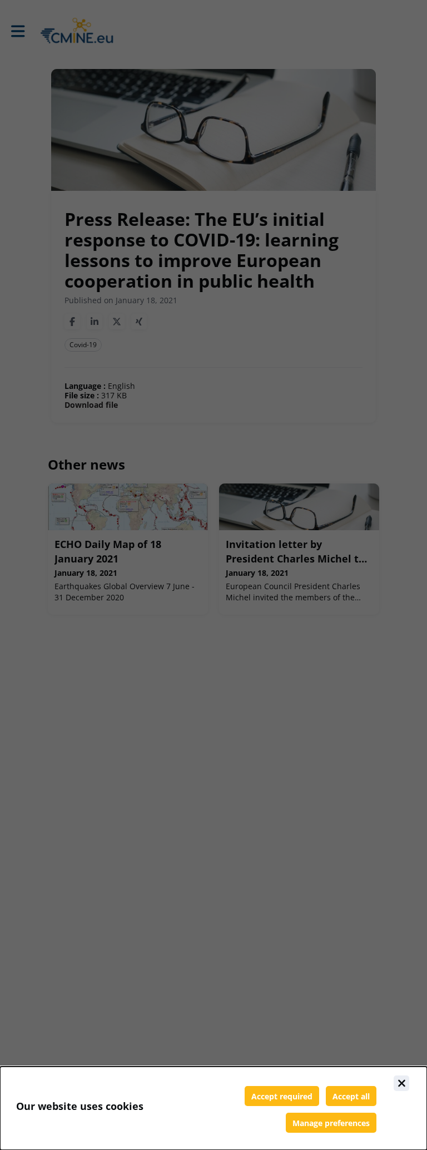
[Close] (401, 1083)
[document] (213, 1108)
